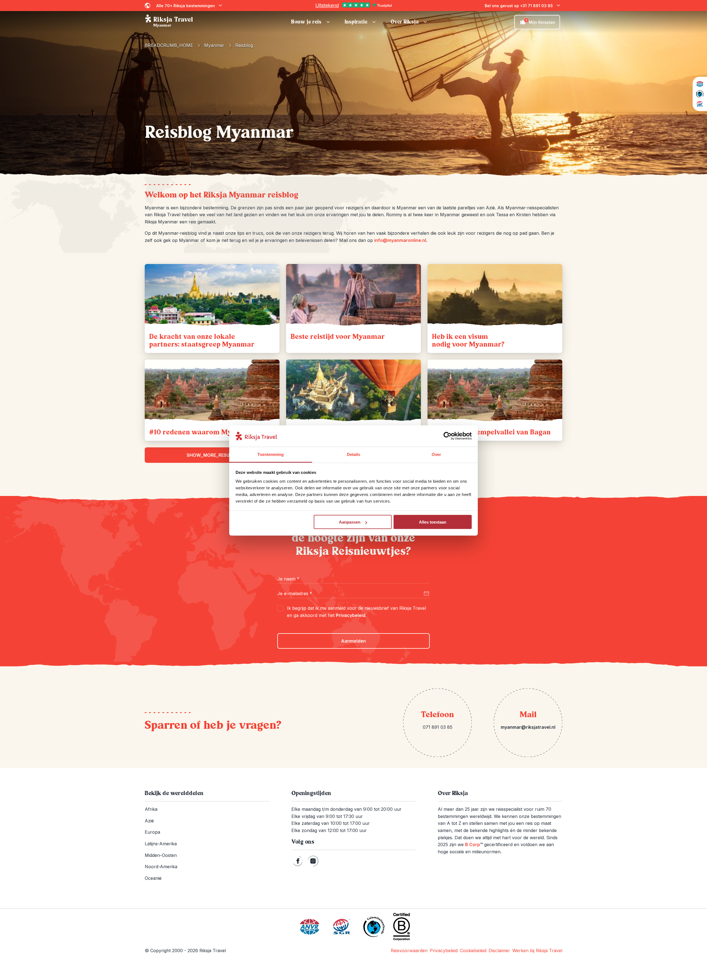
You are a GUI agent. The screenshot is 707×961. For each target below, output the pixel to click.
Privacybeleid (350, 615)
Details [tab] (353, 454)
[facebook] (297, 861)
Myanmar (214, 45)
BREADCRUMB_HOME (169, 45)
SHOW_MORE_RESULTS (212, 455)
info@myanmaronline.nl (400, 240)
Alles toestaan (432, 522)
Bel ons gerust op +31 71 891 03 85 (519, 5)
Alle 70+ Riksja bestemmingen (185, 5)
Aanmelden (353, 641)
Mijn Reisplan (540, 22)
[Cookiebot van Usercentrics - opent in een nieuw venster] (447, 436)
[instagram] (313, 861)
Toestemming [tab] (270, 454)
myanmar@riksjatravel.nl (528, 727)
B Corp (474, 844)
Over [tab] (436, 454)
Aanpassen (349, 522)
